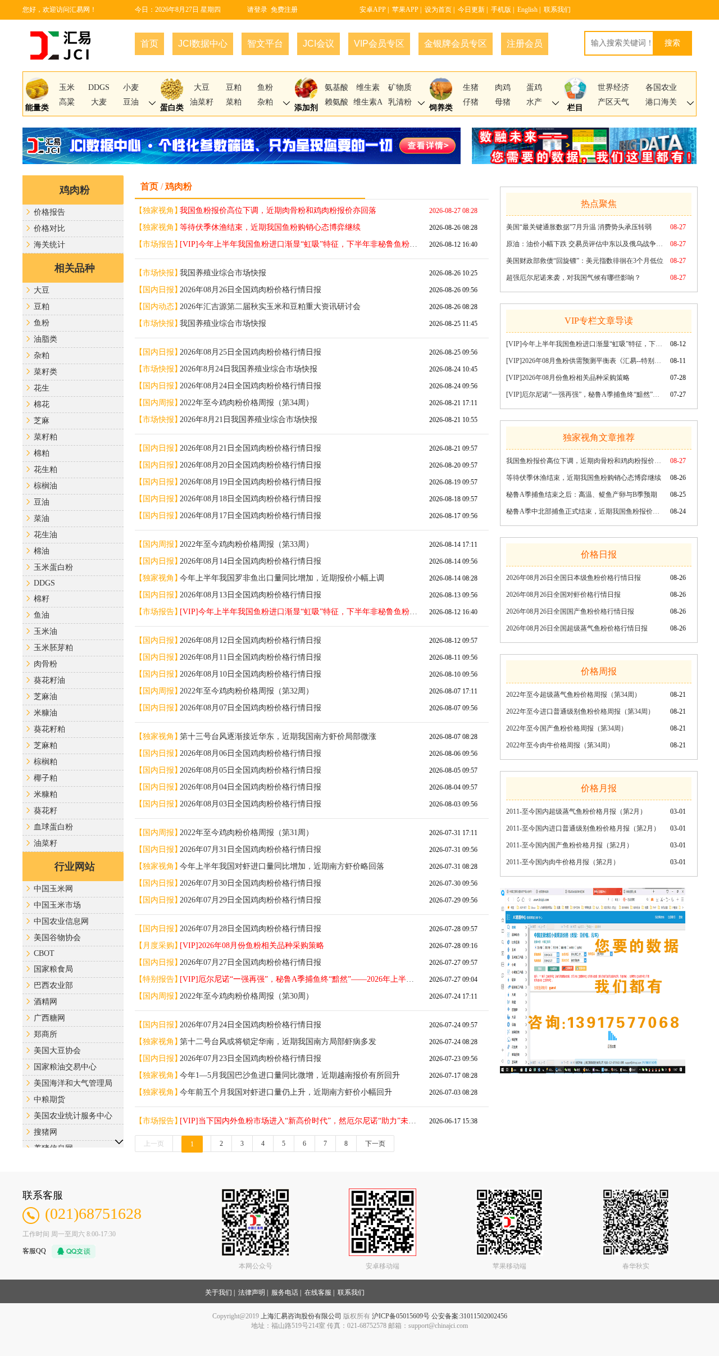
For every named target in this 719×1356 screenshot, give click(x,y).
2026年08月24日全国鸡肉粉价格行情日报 (250, 386)
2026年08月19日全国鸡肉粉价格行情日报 (250, 482)
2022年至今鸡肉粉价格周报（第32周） (246, 691)
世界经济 (613, 87)
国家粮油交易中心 (65, 1067)
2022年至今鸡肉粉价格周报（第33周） (246, 544)
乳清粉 (400, 102)
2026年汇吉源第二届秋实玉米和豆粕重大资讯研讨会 (270, 306)
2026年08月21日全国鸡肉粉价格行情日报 (250, 448)
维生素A (368, 102)
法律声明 (251, 1292)
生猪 (471, 87)
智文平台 (265, 43)
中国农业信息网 (61, 921)
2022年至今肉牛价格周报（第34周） (560, 745)
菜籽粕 (45, 437)
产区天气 (613, 102)
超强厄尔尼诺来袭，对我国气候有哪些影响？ (573, 278)
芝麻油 (45, 696)
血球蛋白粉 (53, 827)
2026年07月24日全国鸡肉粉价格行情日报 (250, 1025)
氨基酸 (336, 87)
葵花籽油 (49, 680)
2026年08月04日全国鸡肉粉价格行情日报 (250, 787)
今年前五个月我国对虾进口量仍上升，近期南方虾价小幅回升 (286, 1092)
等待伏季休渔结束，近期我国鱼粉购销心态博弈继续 (583, 478)
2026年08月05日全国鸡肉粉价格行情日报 (250, 770)
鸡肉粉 (75, 190)
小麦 (131, 87)
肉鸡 (503, 87)
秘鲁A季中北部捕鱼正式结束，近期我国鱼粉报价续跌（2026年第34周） (584, 511)
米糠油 (45, 713)
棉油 (41, 551)
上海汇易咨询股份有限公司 (301, 1316)
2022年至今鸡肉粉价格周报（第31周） (246, 832)
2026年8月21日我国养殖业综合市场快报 (248, 419)
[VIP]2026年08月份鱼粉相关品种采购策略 (568, 378)
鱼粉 (265, 87)
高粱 (67, 102)
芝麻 (41, 420)
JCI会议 (318, 43)
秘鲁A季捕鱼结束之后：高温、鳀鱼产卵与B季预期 (581, 494)
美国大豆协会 (57, 1050)
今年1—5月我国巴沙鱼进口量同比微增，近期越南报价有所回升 (290, 1075)
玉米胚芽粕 (53, 647)
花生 (41, 388)
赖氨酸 (336, 102)
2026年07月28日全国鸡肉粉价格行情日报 (250, 928)
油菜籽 (201, 102)
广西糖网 (49, 1018)
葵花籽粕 (49, 729)
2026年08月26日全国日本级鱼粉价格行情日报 (573, 578)
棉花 (41, 404)
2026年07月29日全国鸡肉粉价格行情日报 (250, 900)
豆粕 (234, 87)
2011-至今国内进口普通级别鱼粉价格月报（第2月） (583, 828)
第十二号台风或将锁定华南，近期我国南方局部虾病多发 (278, 1041)
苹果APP (405, 9)
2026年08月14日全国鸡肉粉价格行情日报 (250, 561)
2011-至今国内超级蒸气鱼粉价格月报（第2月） (576, 811)
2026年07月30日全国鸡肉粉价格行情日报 (250, 883)
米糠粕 (45, 794)
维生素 (368, 87)
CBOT (44, 953)
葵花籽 (45, 810)
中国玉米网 (53, 889)
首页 (149, 43)
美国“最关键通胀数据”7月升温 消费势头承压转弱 (579, 227)
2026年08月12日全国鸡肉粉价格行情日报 (250, 640)
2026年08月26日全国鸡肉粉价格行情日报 (250, 289)
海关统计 (49, 245)
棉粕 (41, 453)
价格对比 (49, 228)
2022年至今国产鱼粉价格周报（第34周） (566, 728)
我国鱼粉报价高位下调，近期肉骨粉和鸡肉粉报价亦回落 (584, 461)
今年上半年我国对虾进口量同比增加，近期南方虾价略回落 (282, 866)
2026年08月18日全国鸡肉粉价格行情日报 (250, 499)
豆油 (131, 102)
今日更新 (471, 9)
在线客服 (317, 1292)
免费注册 (284, 9)
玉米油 (45, 631)
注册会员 (525, 43)
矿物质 (400, 87)
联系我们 (557, 9)
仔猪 (471, 102)
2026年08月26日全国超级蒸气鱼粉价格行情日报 (577, 628)
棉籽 (41, 599)
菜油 (41, 518)
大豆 (202, 87)
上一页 (154, 1144)
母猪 (503, 102)
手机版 (501, 9)
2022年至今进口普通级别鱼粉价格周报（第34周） (580, 711)
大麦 (99, 102)
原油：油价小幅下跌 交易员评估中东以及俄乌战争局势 (584, 244)
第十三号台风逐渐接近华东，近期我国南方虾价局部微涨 (278, 736)
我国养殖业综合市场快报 (223, 273)
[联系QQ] (70, 1250)
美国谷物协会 (57, 937)
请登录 (257, 9)
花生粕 (45, 469)
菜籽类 (45, 372)
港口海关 (661, 102)
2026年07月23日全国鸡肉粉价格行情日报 (250, 1058)
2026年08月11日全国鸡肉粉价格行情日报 (250, 657)
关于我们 (218, 1292)
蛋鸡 (534, 87)
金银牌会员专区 (455, 43)
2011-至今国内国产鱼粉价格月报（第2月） (569, 845)
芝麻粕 (45, 745)
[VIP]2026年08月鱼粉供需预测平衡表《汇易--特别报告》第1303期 (584, 361)
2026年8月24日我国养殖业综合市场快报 (248, 369)
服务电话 (284, 1292)
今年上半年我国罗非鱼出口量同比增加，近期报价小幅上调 (282, 578)
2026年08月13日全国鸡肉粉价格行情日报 (250, 595)
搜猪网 (45, 1132)
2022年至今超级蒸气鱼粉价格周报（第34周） (573, 695)
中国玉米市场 (57, 905)
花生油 (45, 534)
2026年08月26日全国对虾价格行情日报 (563, 594)
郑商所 (45, 1034)
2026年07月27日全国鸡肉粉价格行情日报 (250, 962)
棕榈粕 (45, 762)
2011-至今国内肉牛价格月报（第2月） (563, 862)
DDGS (99, 87)
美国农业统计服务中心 (73, 1116)
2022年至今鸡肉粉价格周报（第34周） (246, 402)
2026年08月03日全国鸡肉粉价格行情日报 (250, 804)
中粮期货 (49, 1099)
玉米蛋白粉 (53, 567)
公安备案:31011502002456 (469, 1316)
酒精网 (45, 1001)
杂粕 (265, 102)
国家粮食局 (53, 969)
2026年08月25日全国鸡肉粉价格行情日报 (250, 352)
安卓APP (373, 9)
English (527, 9)
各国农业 (661, 87)
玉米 (67, 87)
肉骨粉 (45, 664)
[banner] (592, 974)
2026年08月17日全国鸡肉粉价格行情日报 (250, 515)
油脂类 (45, 339)
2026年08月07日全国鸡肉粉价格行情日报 (250, 708)
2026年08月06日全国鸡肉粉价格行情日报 (250, 753)
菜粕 (234, 102)
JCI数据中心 (202, 43)
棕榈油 (45, 486)
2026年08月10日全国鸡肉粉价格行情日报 (250, 674)
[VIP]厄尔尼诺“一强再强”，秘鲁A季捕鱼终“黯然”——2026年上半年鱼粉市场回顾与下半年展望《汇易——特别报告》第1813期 (584, 394)
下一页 (375, 1144)
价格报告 (49, 212)
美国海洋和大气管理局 (73, 1083)
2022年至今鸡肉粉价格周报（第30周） (246, 996)
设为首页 (438, 9)
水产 (534, 102)
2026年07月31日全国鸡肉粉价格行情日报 (250, 849)
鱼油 (41, 615)
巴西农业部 (53, 985)
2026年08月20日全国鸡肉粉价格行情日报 (250, 465)
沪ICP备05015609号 (401, 1316)
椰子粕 (45, 778)
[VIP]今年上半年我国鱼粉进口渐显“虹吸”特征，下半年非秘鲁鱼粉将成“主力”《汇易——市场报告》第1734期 (584, 344)
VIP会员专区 (379, 43)
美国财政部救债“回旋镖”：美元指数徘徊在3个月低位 (584, 261)
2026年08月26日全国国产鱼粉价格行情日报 (570, 611)
